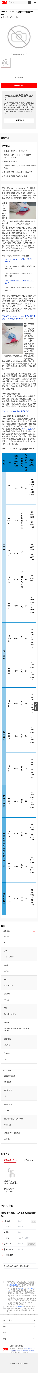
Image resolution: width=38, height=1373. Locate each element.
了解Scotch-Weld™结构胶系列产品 (15, 411)
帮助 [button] (4, 1339)
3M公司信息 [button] (7, 1320)
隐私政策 (20, 1346)
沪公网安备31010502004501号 (24, 1350)
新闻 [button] (4, 1326)
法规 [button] (4, 1333)
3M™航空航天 (27, 429)
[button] (6, 63)
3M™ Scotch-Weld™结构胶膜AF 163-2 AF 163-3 (10, 1182)
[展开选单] (35, 3)
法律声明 (13, 1346)
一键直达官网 (19, 120)
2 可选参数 (19, 78)
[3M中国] (4, 2)
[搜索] (29, 2)
